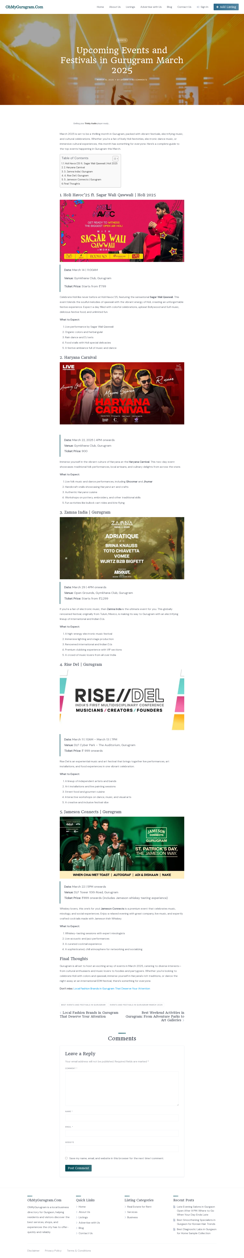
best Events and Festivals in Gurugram (83, 1005)
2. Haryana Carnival (74, 167)
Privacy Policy (53, 1250)
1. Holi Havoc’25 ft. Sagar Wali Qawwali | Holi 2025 (90, 163)
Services (132, 1212)
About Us (115, 7)
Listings (130, 7)
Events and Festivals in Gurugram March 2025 (136, 1005)
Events (122, 40)
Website (69, 1142)
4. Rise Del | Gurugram (76, 175)
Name (69, 1111)
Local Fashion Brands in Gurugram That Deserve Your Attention (112, 988)
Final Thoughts (72, 183)
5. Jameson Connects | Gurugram (82, 179)
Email (69, 1127)
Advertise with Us (151, 7)
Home (100, 7)
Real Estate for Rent (139, 1206)
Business (132, 1217)
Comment (71, 1068)
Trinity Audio (91, 123)
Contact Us (184, 7)
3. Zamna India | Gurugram (78, 171)
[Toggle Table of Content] (114, 158)
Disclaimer (33, 1250)
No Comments (139, 80)
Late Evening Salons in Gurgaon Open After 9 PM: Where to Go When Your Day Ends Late (196, 1210)
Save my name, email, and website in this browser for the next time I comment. (116, 1158)
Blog (169, 7)
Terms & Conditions (79, 1250)
